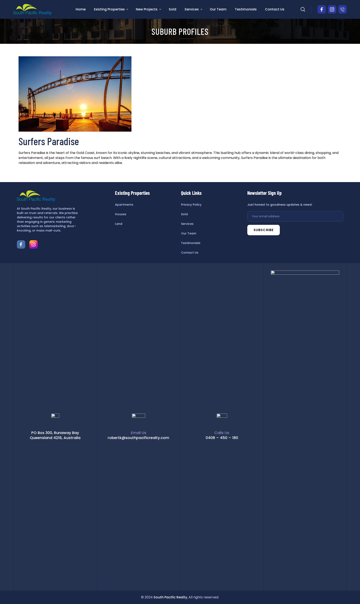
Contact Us (274, 9)
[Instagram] (332, 9)
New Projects (147, 9)
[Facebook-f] (322, 9)
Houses (120, 214)
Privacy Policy (191, 205)
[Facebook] (21, 244)
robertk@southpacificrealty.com (138, 437)
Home (81, 9)
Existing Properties (109, 9)
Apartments (124, 205)
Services (192, 9)
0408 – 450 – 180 (222, 437)
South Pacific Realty (170, 597)
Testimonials (246, 9)
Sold (172, 9)
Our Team (218, 9)
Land (118, 224)
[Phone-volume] (342, 9)
